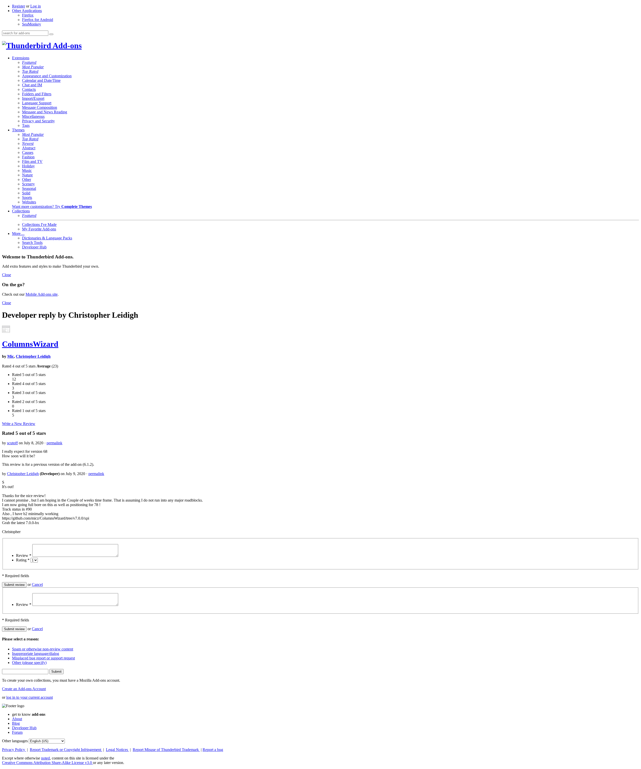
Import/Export (33, 98)
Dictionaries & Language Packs (47, 238)
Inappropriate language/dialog (35, 653)
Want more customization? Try (52, 206)
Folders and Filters (36, 94)
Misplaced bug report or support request (43, 658)
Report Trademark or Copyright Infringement (66, 749)
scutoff (12, 443)
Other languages (15, 741)
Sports (27, 197)
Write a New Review (18, 424)
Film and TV (32, 161)
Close (6, 275)
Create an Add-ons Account (24, 689)
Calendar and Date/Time (41, 80)
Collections (21, 211)
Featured (29, 62)
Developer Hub (34, 247)
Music (27, 170)
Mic (10, 356)
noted (45, 758)
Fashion (28, 157)
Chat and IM (32, 85)
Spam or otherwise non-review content (42, 649)
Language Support (36, 103)
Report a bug (213, 749)
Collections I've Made (39, 224)
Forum (17, 732)
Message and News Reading (44, 112)
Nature (27, 175)
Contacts (29, 89)
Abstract (28, 148)
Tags (26, 125)
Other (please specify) (29, 662)
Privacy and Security (38, 121)
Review (23, 555)
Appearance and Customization (47, 76)
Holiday (28, 166)
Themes (18, 130)
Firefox (28, 15)
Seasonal (29, 188)
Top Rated (30, 71)
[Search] (51, 34)
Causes (27, 152)
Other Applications (27, 11)
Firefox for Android (37, 20)
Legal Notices (117, 749)
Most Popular (33, 67)
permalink (54, 443)
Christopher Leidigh (33, 356)
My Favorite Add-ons (39, 229)
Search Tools (32, 242)
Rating (23, 560)
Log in (35, 6)
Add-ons (66, 45)
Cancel (37, 584)
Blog (16, 723)
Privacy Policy (14, 749)
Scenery (28, 184)
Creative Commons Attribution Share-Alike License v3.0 (47, 762)
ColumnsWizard (30, 343)
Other (26, 179)
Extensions (20, 58)
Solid (26, 193)
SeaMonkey (31, 24)
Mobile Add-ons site (42, 294)
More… (18, 233)
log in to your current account (29, 697)
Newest (28, 143)
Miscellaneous (33, 116)
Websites (29, 202)
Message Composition (39, 107)
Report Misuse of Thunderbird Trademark (166, 749)
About (17, 719)
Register (18, 6)
